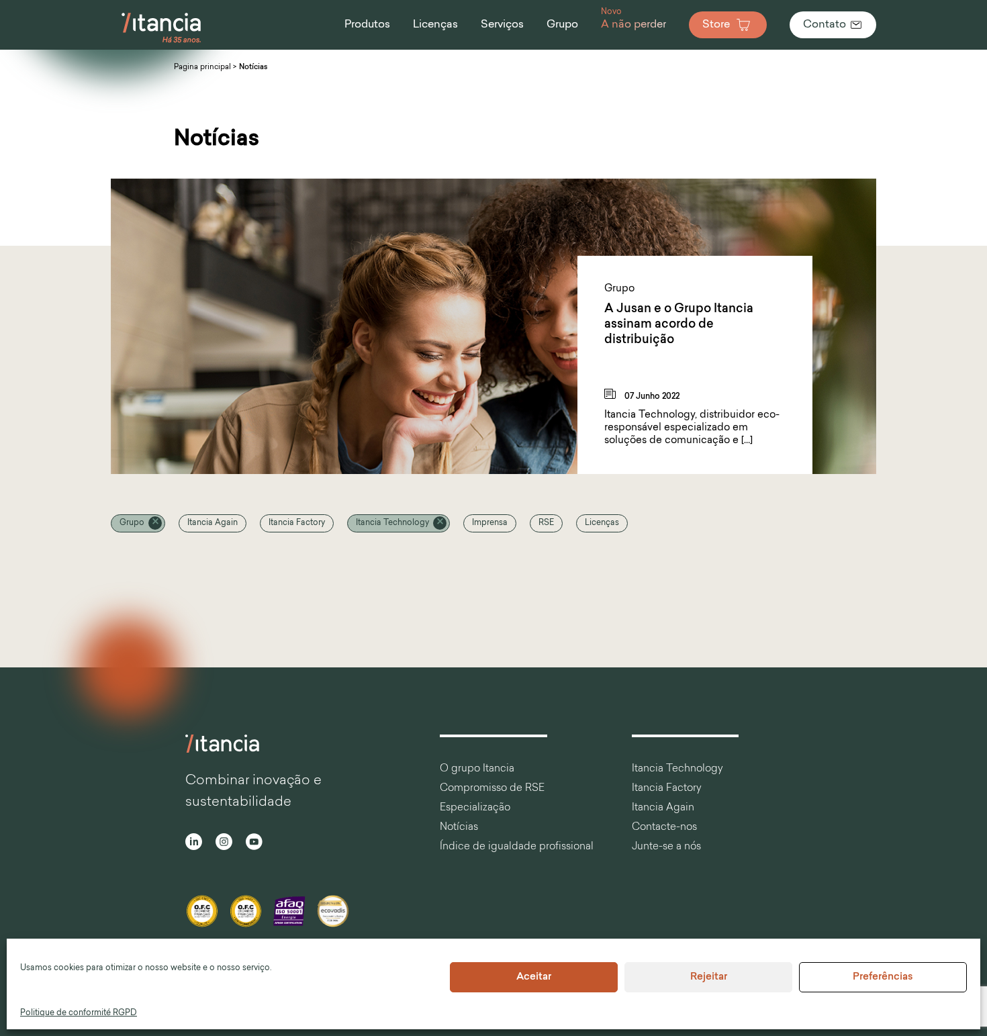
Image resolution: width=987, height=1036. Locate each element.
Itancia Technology (392, 523)
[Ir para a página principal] (161, 43)
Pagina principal (202, 67)
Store (716, 24)
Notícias (459, 827)
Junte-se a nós (666, 847)
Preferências (883, 977)
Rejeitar (708, 977)
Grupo (132, 523)
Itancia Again (212, 523)
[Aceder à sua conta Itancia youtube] (254, 843)
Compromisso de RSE (492, 789)
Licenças (602, 523)
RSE (546, 523)
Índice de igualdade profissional (517, 847)
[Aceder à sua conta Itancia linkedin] (193, 843)
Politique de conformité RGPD (78, 1013)
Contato (824, 24)
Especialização (475, 808)
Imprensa (490, 523)
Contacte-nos (664, 827)
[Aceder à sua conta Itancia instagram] (224, 843)
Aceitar (533, 977)
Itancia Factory (297, 523)
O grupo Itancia (477, 769)
